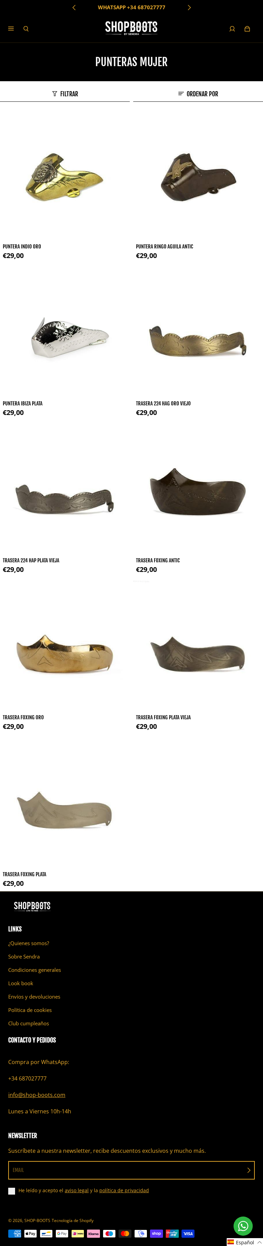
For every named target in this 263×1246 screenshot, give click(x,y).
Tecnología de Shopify (72, 1220)
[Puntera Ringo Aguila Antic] (198, 175)
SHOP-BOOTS (37, 1220)
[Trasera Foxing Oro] (65, 646)
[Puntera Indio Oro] (65, 175)
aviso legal (77, 1190)
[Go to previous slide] (74, 7)
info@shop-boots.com (36, 1095)
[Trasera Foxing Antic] (198, 489)
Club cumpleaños (28, 1023)
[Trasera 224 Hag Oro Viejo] (198, 332)
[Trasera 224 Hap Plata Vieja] (65, 489)
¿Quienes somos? (28, 943)
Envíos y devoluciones (34, 996)
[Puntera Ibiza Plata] (65, 332)
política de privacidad (124, 1190)
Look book (20, 983)
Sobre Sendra (24, 956)
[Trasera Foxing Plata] (65, 803)
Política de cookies (30, 1010)
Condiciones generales (34, 970)
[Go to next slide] (189, 7)
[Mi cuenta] (232, 28)
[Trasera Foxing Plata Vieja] (198, 646)
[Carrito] (247, 28)
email (18, 1170)
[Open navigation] (15, 28)
